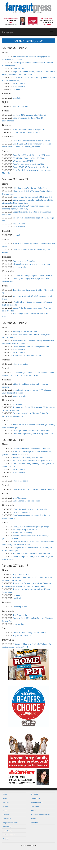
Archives (34, 823)
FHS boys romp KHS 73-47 (25, 530)
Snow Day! (18, 404)
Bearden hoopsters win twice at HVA (29, 164)
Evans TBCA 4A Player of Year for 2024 (30, 167)
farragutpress (8, 32)
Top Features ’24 (20, 615)
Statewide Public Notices (40, 815)
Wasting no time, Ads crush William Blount (31, 431)
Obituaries (35, 806)
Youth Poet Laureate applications (27, 355)
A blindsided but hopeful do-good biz (29, 129)
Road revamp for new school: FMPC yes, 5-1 (32, 197)
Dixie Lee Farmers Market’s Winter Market (31, 141)
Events (33, 811)
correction (17, 89)
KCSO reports (19, 83)
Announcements (37, 802)
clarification (18, 598)
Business (6, 802)
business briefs (19, 267)
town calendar (19, 86)
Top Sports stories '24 (22, 635)
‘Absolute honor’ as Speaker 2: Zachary (30, 188)
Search (33, 819)
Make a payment (9, 835)
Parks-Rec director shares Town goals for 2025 (33, 460)
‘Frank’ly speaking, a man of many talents (31, 509)
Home (5, 794)
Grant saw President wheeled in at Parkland (31, 448)
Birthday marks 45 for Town (25, 331)
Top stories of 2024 (21, 574)
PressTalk (34, 794)
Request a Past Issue (10, 823)
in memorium (18, 624)
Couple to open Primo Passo (25, 261)
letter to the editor (20, 106)
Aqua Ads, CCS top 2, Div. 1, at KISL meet (31, 155)
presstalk (16, 98)
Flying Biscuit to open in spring (26, 132)
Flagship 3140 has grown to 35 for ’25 (29, 115)
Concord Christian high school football (29, 632)
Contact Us (7, 819)
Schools (6, 806)
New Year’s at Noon (21, 512)
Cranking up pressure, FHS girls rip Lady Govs (33, 433)
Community (35, 798)
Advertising (7, 827)
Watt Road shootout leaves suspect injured (31, 346)
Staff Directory (8, 831)
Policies (6, 839)
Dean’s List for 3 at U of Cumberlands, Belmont (33, 489)
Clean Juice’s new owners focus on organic (31, 264)
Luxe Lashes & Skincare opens (26, 501)
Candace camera (20, 68)
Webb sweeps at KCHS (23, 161)
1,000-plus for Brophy (22, 533)
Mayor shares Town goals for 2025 (28, 457)
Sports (5, 811)
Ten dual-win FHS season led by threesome (31, 553)
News (5, 798)
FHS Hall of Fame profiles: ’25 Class (29, 158)
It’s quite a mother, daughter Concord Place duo (33, 275)
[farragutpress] (28, 8)
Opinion (6, 815)
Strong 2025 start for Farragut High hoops (31, 527)
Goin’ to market (19, 498)
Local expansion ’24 (22, 607)
